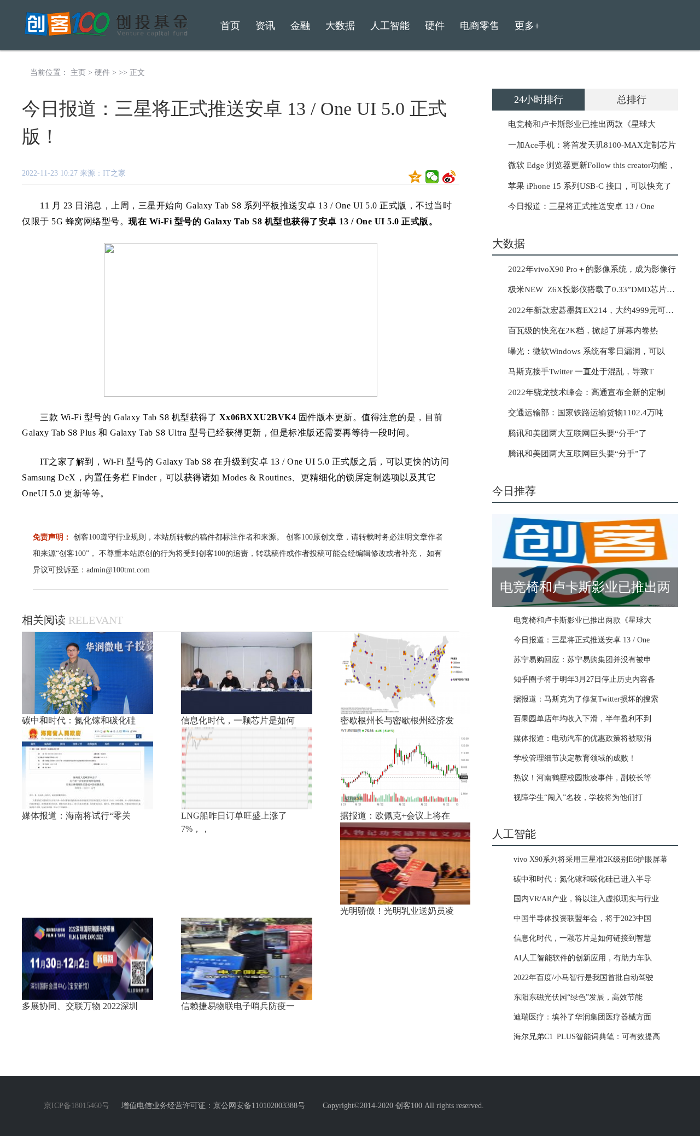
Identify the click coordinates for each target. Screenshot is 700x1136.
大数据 (340, 25)
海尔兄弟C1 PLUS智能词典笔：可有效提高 (587, 1037)
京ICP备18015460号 (76, 1106)
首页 (230, 25)
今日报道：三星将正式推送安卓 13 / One (581, 206)
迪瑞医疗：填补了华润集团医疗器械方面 (582, 1017)
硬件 (102, 72)
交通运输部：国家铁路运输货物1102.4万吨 (585, 412)
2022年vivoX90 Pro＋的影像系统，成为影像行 (592, 269)
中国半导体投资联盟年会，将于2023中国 (582, 918)
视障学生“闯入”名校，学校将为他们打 (578, 797)
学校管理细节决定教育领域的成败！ (575, 758)
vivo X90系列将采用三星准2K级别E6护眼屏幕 (591, 859)
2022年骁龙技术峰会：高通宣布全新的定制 (586, 392)
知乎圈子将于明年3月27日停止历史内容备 (584, 679)
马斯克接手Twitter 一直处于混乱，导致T (581, 371)
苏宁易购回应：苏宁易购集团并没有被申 (582, 660)
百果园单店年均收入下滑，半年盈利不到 (582, 719)
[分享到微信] (432, 176)
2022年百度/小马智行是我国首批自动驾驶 (584, 977)
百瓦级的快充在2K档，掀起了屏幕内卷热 (583, 330)
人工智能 (390, 25)
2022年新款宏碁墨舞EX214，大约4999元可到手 (595, 310)
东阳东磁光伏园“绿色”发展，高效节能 (578, 997)
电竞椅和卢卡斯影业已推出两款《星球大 (582, 124)
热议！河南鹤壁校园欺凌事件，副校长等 (582, 778)
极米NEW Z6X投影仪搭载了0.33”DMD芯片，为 (595, 289)
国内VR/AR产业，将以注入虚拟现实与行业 (586, 899)
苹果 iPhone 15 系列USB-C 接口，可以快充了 (590, 186)
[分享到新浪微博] (449, 176)
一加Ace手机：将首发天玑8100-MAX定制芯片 (592, 145)
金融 (300, 25)
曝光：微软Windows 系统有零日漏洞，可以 (586, 351)
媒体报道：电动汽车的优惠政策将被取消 (582, 738)
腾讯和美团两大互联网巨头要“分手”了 (577, 433)
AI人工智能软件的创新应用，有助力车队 (583, 958)
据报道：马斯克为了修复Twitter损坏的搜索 (586, 699)
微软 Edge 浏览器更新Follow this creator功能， (591, 165)
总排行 (631, 99)
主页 (78, 72)
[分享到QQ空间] (415, 176)
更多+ (527, 25)
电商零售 (479, 25)
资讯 (265, 25)
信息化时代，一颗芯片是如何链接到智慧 (582, 938)
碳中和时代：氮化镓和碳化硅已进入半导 (582, 879)
